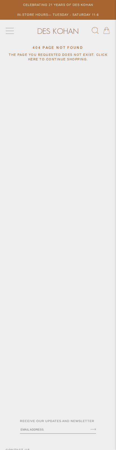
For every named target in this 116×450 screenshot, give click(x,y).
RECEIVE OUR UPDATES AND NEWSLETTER (57, 421)
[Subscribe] (93, 429)
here (33, 59)
